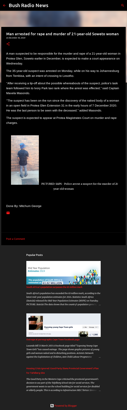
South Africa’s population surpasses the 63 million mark (54, 287)
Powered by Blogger (65, 405)
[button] (8, 44)
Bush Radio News (28, 5)
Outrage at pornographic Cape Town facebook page (53, 339)
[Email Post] (8, 214)
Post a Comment (15, 238)
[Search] (53, 5)
